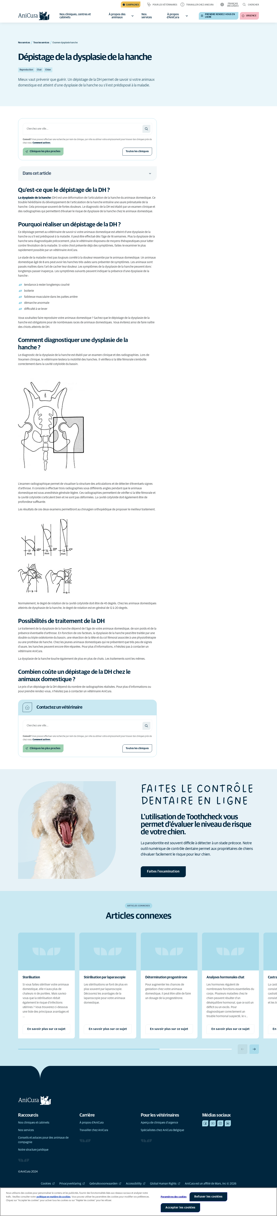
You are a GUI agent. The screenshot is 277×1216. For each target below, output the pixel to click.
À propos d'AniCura (173, 16)
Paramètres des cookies (174, 1197)
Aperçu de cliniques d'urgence (159, 1122)
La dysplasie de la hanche (34, 197)
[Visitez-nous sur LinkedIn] (228, 1123)
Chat (39, 70)
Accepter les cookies (180, 1207)
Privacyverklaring (70, 1183)
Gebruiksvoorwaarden (104, 1183)
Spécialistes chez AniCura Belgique (162, 1130)
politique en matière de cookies (53, 1197)
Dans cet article (37, 173)
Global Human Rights (163, 1183)
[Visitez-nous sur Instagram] (220, 1123)
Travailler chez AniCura (94, 1130)
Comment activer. (42, 143)
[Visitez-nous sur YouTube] (213, 1123)
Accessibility (134, 1183)
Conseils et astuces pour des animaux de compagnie (43, 1140)
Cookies (46, 1183)
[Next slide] (254, 1049)
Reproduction (26, 70)
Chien (48, 70)
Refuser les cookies (208, 1196)
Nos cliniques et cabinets (33, 1122)
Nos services (26, 1130)
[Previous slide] (242, 1049)
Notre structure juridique (33, 1149)
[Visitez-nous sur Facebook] (205, 1123)
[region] (138, 1202)
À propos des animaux (117, 16)
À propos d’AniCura (92, 1122)
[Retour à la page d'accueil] (34, 15)
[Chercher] (146, 129)
